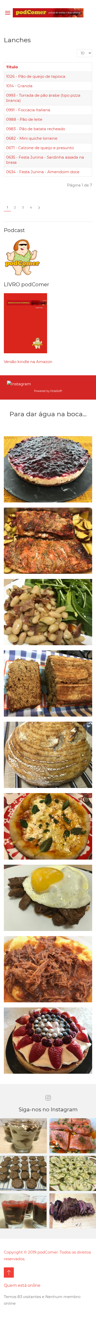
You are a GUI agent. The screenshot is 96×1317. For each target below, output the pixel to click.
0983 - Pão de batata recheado (35, 128)
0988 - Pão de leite (24, 119)
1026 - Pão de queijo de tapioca (35, 76)
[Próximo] (39, 207)
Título (12, 66)
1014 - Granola (19, 85)
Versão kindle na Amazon (28, 361)
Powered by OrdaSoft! (48, 391)
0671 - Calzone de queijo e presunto (40, 147)
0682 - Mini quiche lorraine (31, 138)
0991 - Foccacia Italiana (28, 109)
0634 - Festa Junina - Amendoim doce (42, 171)
